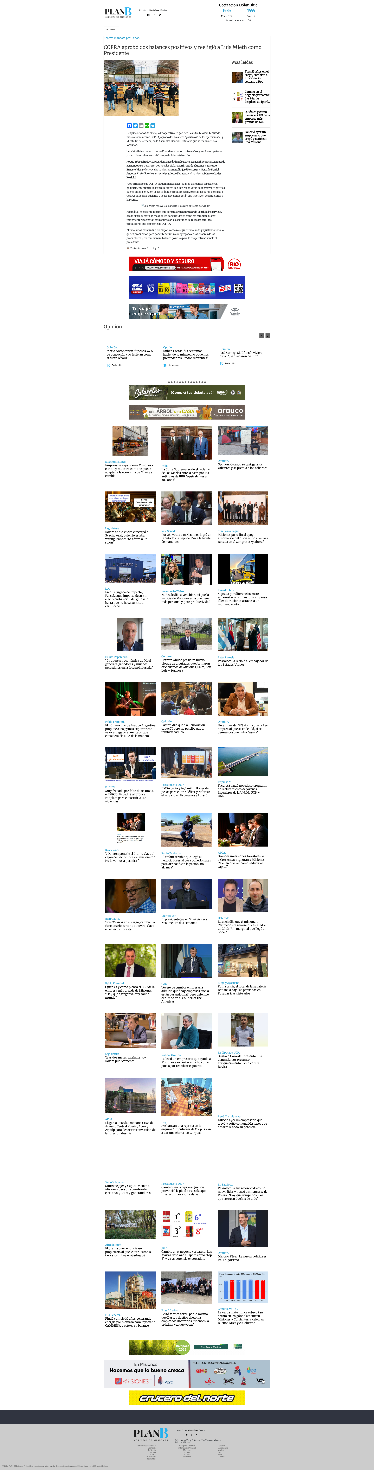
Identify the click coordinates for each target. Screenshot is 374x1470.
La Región (152, 1450)
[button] (267, 335)
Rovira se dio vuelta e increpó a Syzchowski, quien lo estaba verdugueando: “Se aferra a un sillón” (126, 537)
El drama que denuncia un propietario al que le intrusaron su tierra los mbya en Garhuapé (129, 1252)
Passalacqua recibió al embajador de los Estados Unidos (243, 662)
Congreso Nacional (187, 1446)
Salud (220, 1454)
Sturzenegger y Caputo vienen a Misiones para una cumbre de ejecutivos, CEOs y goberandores (128, 1189)
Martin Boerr (154, 10)
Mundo (153, 1452)
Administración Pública (146, 1446)
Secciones (110, 29)
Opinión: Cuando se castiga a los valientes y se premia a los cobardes (242, 466)
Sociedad (187, 1457)
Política (153, 1454)
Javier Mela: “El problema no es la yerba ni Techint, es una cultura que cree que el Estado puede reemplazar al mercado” (130, 354)
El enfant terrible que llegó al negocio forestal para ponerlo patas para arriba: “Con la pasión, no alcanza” (186, 862)
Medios (221, 1450)
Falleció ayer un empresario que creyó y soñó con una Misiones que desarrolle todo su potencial (242, 1123)
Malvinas (187, 1450)
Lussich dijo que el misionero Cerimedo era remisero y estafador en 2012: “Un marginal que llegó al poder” (242, 927)
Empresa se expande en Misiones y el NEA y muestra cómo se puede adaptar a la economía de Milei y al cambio (129, 471)
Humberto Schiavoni (178, 363)
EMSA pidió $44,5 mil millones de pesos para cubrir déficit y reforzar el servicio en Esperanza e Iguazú (185, 792)
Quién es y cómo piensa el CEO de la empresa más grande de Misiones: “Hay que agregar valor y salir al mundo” (130, 992)
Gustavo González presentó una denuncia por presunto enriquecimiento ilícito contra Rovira (240, 1061)
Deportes (221, 1446)
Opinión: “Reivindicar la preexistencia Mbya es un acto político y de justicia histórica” (241, 354)
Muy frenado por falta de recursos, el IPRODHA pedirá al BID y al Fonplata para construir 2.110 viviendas (129, 796)
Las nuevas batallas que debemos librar (186, 354)
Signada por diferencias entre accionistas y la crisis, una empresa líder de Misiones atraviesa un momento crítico (242, 599)
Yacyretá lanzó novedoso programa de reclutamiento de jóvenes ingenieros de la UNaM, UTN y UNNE (242, 791)
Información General (187, 1448)
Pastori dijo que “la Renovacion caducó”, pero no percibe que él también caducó (183, 728)
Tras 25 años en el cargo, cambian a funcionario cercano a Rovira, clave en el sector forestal (130, 926)
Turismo (221, 1457)
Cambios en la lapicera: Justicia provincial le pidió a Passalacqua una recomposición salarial (183, 1191)
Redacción (117, 367)
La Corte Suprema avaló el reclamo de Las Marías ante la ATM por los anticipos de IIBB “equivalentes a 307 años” (185, 475)
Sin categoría (151, 1457)
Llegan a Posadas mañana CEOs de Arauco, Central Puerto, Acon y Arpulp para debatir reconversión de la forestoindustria (130, 1128)
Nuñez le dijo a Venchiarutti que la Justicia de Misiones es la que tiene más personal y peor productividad (185, 598)
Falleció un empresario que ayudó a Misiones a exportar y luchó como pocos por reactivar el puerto (186, 1062)
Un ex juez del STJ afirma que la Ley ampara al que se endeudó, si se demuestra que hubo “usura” (243, 729)
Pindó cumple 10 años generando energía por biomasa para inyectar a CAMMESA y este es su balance (130, 1322)
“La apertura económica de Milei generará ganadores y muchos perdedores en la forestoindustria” (129, 664)
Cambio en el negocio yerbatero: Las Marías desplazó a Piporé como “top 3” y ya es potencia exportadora (186, 1255)
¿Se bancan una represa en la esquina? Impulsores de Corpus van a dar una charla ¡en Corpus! (186, 1129)
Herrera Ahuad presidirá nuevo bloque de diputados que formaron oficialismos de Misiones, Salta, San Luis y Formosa (186, 665)
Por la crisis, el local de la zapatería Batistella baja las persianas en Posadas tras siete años (242, 990)
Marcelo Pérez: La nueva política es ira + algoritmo (242, 1258)
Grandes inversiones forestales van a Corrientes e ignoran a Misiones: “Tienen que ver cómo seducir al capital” (242, 861)
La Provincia (223, 1448)
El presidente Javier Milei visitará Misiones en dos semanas (184, 921)
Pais (219, 1452)
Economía (152, 1448)
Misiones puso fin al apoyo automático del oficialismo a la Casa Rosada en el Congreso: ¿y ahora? (243, 538)
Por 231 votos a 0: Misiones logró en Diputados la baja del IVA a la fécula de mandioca (186, 538)
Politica (187, 1454)
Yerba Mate (151, 1459)
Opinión (187, 1452)
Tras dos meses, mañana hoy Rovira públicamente (125, 1059)
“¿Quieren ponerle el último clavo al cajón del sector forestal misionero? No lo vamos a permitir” (130, 857)
